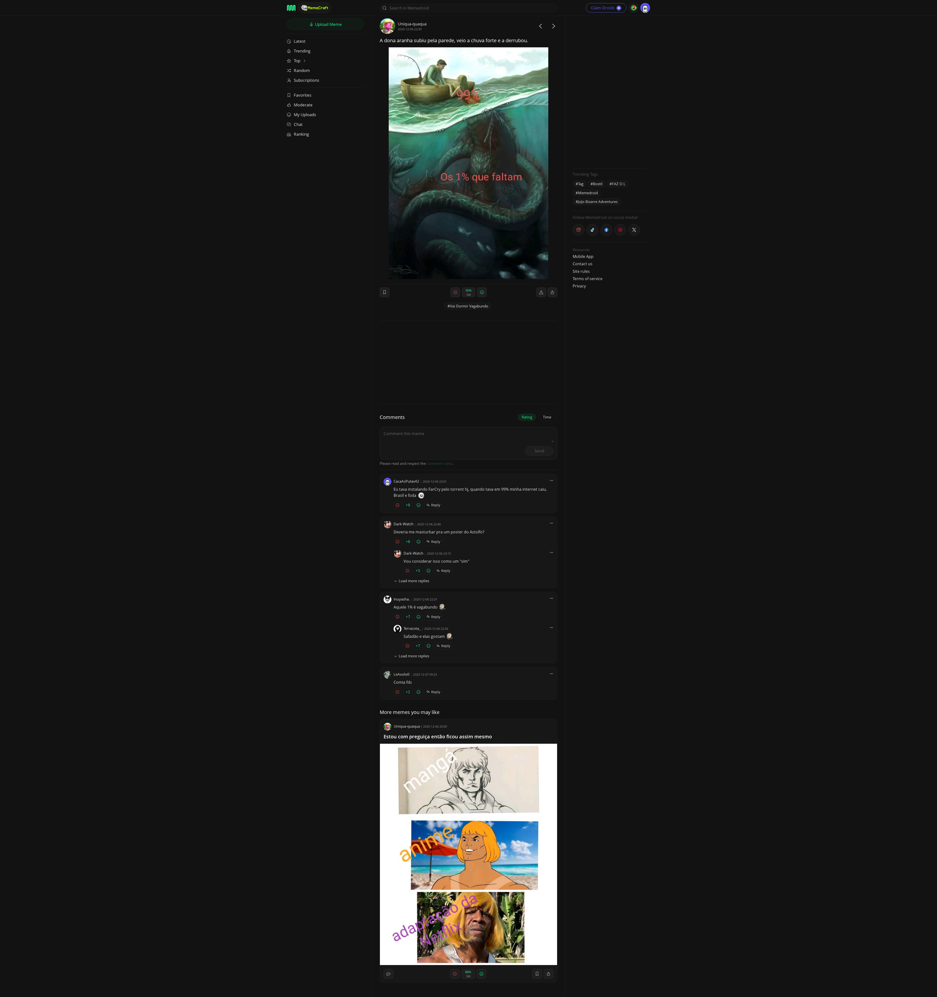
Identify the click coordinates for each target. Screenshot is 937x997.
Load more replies (414, 580)
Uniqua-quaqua (412, 24)
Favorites (302, 95)
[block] (552, 292)
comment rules (439, 463)
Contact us (582, 263)
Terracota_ (412, 628)
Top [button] (297, 60)
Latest (300, 41)
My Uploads (305, 114)
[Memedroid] (291, 8)
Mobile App (583, 256)
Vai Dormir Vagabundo (469, 306)
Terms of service (587, 278)
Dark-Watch (403, 523)
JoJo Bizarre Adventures (598, 201)
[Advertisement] (609, 91)
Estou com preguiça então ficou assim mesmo (438, 736)
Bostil (597, 183)
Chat (298, 124)
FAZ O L (618, 183)
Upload (328, 24)
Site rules (581, 271)
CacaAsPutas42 (406, 481)
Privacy (579, 286)
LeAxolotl (401, 674)
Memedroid (588, 192)
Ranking (301, 134)
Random (302, 70)
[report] (541, 292)
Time (547, 417)
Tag (580, 183)
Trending (302, 51)
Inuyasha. (402, 599)
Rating (527, 417)
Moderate (303, 105)
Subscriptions (306, 80)
